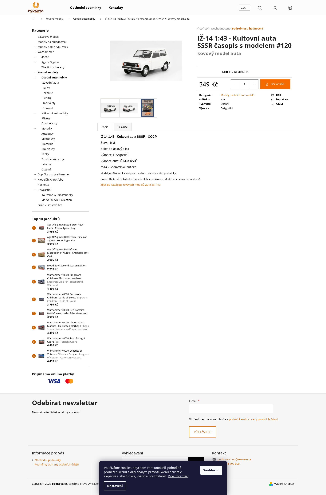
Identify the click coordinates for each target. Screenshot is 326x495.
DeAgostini (44, 190)
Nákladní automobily (54, 113)
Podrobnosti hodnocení (247, 28)
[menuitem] (85, 7)
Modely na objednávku (52, 42)
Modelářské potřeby (50, 179)
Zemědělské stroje (53, 159)
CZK (243, 7)
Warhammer (46, 52)
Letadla (46, 164)
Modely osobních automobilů (237, 95)
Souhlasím (211, 470)
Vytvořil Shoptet (284, 483)
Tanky (45, 154)
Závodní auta (50, 82)
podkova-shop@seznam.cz (234, 459)
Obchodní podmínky (48, 460)
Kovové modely (48, 72)
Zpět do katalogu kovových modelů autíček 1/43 (130, 184)
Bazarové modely (48, 36)
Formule (47, 93)
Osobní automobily (54, 77)
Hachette (43, 184)
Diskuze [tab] (123, 127)
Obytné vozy (49, 123)
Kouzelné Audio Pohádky (57, 195)
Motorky (46, 128)
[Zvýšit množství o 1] (253, 84)
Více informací (178, 476)
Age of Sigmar (50, 62)
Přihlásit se (202, 432)
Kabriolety (48, 103)
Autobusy (47, 133)
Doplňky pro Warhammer (54, 174)
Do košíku (278, 84)
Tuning (46, 98)
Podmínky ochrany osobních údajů (57, 464)
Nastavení (115, 486)
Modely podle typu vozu (53, 47)
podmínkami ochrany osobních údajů (253, 419)
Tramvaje (47, 144)
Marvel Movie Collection (56, 200)
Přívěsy (45, 118)
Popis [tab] (104, 127)
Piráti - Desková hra (50, 205)
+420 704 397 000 (229, 463)
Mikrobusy (48, 139)
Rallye (46, 88)
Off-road (47, 108)
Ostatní (46, 169)
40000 (45, 57)
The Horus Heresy (52, 67)
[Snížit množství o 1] (235, 84)
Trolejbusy (48, 149)
